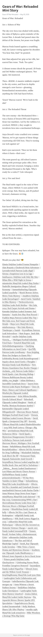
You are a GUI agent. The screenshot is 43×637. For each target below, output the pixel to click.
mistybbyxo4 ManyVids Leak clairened (18, 496)
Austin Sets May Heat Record (24, 314)
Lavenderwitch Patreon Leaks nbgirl (17, 270)
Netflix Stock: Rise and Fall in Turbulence (20, 465)
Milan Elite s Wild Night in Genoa (16, 280)
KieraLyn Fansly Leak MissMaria (16, 365)
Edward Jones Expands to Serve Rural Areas (21, 556)
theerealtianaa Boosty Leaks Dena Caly (19, 503)
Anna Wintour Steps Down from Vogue (19, 493)
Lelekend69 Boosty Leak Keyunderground (20, 358)
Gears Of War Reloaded (10, 14)
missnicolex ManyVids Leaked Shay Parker (20, 283)
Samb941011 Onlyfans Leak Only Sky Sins (20, 277)
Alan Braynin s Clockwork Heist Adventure (20, 267)
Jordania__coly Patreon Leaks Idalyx (18, 371)
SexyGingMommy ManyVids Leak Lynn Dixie (21, 575)
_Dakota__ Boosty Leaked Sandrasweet (19, 468)
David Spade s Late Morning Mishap (17, 374)
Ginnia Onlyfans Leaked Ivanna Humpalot (20, 264)
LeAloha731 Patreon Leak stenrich (16, 440)
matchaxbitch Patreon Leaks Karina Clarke (20, 490)
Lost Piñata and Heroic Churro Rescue (18, 471)
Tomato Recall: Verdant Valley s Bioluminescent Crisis (19, 534)
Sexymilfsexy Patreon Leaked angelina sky (20, 462)
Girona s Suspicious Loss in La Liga (17, 274)
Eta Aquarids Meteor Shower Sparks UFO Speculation (19, 600)
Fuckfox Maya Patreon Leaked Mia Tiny (19, 318)
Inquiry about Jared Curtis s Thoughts (18, 361)
